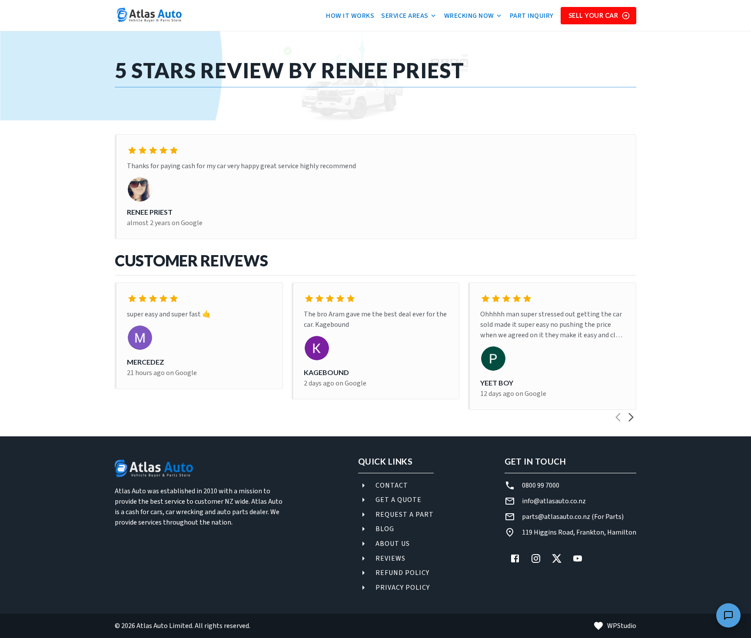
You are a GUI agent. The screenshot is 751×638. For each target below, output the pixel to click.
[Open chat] (728, 615)
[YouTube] (577, 558)
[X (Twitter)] (556, 558)
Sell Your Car (593, 15)
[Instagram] (535, 558)
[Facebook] (515, 558)
